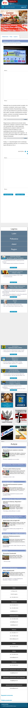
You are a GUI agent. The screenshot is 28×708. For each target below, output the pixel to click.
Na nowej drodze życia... (8, 276)
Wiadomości (5, 36)
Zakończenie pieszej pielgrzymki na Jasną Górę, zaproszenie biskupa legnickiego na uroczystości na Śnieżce (14, 294)
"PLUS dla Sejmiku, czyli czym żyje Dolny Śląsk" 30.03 (14, 375)
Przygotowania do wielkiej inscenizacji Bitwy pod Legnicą (14, 388)
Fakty (11, 36)
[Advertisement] (14, 85)
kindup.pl (14, 706)
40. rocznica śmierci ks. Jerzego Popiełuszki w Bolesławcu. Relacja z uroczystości (13, 579)
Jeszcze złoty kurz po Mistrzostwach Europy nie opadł (13, 350)
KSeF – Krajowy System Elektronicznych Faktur (12, 304)
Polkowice (14, 238)
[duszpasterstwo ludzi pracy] (21, 416)
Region (14, 249)
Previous (2, 17)
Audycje (14, 444)
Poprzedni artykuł (8, 194)
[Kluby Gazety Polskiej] (7, 416)
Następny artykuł (20, 194)
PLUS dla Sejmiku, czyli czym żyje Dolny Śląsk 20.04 (13, 373)
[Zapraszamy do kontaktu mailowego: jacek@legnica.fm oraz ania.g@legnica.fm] (14, 27)
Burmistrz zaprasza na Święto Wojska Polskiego (12, 362)
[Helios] (7, 432)
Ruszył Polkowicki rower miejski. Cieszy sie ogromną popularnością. (14, 546)
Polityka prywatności (6, 700)
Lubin (14, 233)
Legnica (15, 36)
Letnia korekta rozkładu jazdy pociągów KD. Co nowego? (13, 529)
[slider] (14, 17)
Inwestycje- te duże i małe (8, 477)
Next (25, 17)
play (5, 119)
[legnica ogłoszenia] (21, 400)
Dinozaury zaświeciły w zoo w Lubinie (11, 459)
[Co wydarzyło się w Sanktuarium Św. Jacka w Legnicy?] (7, 400)
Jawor (14, 244)
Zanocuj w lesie (7, 561)
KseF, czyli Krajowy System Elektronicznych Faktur (13, 306)
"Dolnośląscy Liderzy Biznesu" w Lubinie (11, 511)
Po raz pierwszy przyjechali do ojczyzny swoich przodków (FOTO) (13, 494)
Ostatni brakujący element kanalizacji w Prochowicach (13, 263)
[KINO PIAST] (21, 432)
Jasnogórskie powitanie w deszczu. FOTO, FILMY (13, 275)
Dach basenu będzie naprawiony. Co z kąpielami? (13, 363)
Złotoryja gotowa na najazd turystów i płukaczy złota (13, 351)
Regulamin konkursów (7, 695)
